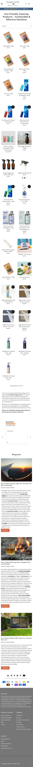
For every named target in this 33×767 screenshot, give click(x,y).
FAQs (2, 722)
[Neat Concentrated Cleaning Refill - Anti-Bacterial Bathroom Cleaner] (24, 218)
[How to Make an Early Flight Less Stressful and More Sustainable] (16, 469)
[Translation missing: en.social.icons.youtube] (24, 676)
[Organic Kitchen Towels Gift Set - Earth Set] (24, 292)
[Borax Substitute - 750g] (8, 269)
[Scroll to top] (29, 762)
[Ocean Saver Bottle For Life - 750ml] (24, 191)
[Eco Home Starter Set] (24, 269)
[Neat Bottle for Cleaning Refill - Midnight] (24, 343)
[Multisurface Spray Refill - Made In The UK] (8, 243)
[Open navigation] (1, 4)
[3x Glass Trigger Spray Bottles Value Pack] (8, 164)
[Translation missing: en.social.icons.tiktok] (17, 676)
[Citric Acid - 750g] (8, 85)
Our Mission (19, 715)
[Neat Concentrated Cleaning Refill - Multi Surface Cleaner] (8, 138)
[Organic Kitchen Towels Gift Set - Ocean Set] (8, 316)
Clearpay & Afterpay (6, 743)
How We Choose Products (22, 720)
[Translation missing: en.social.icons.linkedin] (8, 676)
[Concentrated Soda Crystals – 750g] (8, 61)
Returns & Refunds (5, 720)
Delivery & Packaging (6, 717)
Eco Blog (18, 722)
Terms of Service (20, 727)
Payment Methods (5, 739)
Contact (3, 724)
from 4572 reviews (10, 425)
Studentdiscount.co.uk (6, 748)
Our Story (18, 717)
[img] (17, 424)
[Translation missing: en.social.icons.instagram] (11, 676)
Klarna (2, 741)
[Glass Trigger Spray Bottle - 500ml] (24, 138)
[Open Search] (26, 4)
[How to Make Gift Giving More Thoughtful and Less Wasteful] (16, 548)
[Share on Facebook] (14, 676)
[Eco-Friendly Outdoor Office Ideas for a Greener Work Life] (16, 624)
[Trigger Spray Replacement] (24, 164)
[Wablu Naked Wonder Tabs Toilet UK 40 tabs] (8, 292)
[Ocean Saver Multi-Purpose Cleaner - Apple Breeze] (8, 191)
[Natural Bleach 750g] (8, 37)
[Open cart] (29, 4)
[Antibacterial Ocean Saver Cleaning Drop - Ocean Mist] (24, 85)
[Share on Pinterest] (20, 676)
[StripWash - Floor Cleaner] (24, 246)
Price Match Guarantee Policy (23, 729)
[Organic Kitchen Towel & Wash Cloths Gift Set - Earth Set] (24, 316)
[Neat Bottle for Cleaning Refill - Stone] (8, 367)
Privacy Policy (19, 724)
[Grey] (22, 178)
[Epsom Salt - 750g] (24, 37)
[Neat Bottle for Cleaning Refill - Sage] (8, 343)
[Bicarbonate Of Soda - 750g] (24, 61)
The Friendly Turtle (15, 763)
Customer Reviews (5, 715)
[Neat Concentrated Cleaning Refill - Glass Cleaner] (8, 218)
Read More (5, 530)
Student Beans (4, 746)
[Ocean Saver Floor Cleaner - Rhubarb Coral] (8, 112)
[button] (3, 437)
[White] (27, 178)
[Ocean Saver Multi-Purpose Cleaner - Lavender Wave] (24, 112)
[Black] (24, 178)
